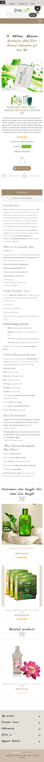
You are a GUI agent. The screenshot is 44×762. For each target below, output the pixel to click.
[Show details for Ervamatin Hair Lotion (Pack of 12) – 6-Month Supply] (22, 586)
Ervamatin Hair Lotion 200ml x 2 (22, 549)
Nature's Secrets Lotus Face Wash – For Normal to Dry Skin (22, 685)
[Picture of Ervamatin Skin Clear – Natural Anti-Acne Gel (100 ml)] (16, 100)
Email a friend (34, 176)
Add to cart (23, 168)
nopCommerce (26, 752)
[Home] (7, 36)
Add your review (27, 142)
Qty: (22, 158)
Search (32, 15)
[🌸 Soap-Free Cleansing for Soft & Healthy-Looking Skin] (22, 659)
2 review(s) (14, 142)
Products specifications (22, 198)
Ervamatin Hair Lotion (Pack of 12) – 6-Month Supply (22, 611)
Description (22, 192)
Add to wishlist (14, 176)
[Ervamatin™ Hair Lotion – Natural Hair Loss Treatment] (22, 524)
